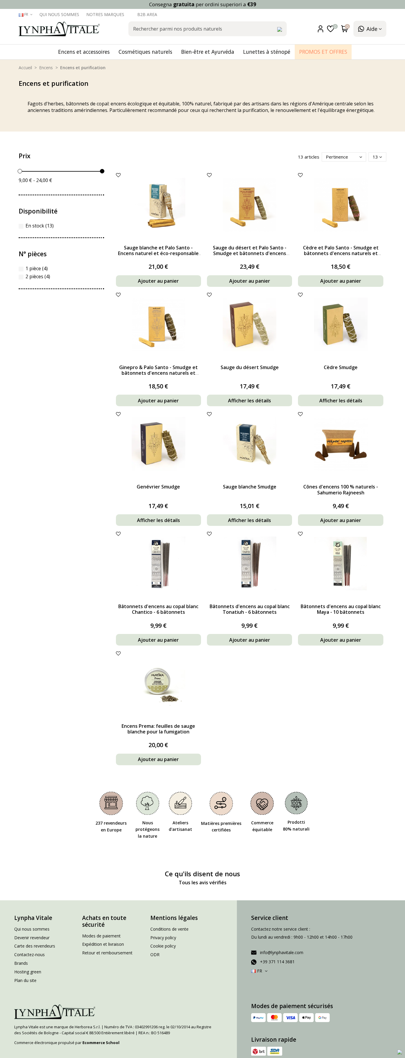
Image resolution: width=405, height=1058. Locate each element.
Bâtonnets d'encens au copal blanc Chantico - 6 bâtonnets (158, 609)
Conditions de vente (169, 929)
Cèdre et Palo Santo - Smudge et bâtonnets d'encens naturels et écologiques (341, 253)
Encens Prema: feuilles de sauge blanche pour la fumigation (158, 729)
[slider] (19, 171)
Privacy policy (163, 937)
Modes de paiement (101, 936)
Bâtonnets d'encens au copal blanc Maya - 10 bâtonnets (341, 609)
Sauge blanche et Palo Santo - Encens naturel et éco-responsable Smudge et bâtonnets (158, 253)
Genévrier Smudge (158, 486)
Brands (21, 963)
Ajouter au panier (158, 281)
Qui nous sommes (59, 14)
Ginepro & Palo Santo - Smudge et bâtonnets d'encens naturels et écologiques (158, 373)
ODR (155, 954)
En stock (39, 225)
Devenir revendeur (32, 937)
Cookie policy (163, 946)
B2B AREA (147, 14)
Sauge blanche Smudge (249, 486)
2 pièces (37, 276)
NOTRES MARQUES (105, 14)
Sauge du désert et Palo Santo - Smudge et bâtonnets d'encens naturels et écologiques (249, 253)
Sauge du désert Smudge (250, 367)
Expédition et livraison (103, 944)
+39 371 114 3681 (277, 961)
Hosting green (27, 972)
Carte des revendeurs (34, 946)
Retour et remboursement (107, 953)
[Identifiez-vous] (322, 29)
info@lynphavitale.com (281, 952)
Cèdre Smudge (341, 367)
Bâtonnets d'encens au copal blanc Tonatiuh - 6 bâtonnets (250, 609)
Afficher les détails (249, 400)
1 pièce (36, 268)
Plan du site (25, 980)
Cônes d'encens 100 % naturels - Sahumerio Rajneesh (340, 489)
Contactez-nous (29, 954)
